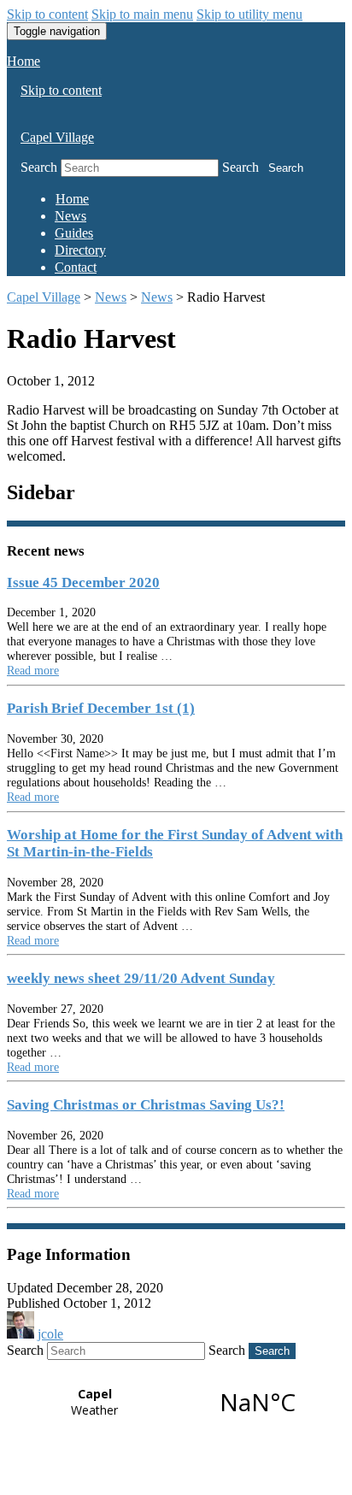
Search (39, 167)
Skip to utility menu (249, 14)
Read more (33, 670)
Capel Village (57, 137)
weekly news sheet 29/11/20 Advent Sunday (141, 978)
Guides (74, 233)
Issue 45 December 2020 (83, 582)
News (70, 216)
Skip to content (47, 14)
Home (23, 61)
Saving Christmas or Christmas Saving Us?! (146, 1105)
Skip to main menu (142, 14)
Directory (80, 250)
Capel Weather (176, 1402)
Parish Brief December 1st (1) (101, 708)
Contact (76, 267)
